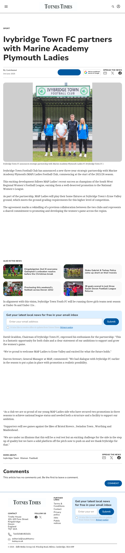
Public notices (57, 522)
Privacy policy (57, 513)
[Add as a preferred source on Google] (92, 72)
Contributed (11, 70)
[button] (6, 6)
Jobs (56, 517)
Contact (57, 509)
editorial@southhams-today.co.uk (23, 540)
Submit (111, 321)
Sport (6, 28)
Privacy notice (66, 327)
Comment (113, 483)
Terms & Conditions (59, 505)
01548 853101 (24, 534)
